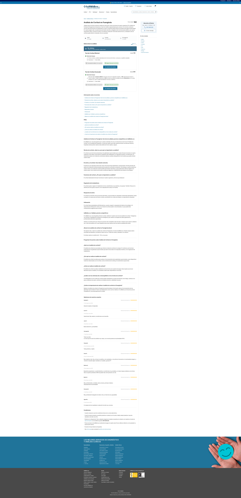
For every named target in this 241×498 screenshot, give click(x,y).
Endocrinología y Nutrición (88, 453)
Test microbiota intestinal (119, 448)
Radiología (95, 12)
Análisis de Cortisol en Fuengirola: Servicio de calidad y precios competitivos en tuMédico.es (106, 97)
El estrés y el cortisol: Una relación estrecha (95, 102)
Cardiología (86, 450)
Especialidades (114, 12)
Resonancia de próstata (103, 452)
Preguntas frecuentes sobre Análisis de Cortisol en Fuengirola (99, 122)
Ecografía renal (102, 460)
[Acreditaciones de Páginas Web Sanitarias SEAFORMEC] (134, 474)
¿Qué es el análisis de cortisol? (92, 125)
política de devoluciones (105, 429)
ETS (90, 12)
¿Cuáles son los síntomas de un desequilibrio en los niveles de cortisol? (101, 132)
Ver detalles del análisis (110, 67)
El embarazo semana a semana (90, 477)
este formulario (88, 420)
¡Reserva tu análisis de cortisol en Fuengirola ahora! (96, 116)
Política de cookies (105, 480)
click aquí (89, 429)
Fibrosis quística (102, 455)
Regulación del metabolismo (91, 107)
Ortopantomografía (102, 453)
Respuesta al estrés (89, 109)
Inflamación (87, 111)
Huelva (142, 42)
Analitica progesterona (119, 457)
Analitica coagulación (119, 460)
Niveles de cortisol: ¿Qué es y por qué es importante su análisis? (99, 100)
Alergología (86, 447)
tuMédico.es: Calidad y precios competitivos (95, 114)
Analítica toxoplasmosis (119, 453)
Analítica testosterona (119, 455)
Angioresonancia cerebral (103, 463)
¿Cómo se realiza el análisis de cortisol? (94, 129)
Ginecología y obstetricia (88, 455)
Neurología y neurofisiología (89, 457)
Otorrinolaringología (87, 458)
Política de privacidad (105, 478)
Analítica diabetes (118, 458)
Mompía (142, 40)
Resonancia (101, 12)
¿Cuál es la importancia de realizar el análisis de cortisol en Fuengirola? (101, 134)
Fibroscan (101, 457)
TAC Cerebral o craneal (103, 450)
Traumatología (86, 460)
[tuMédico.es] (92, 6)
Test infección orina (118, 450)
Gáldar (142, 39)
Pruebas (107, 12)
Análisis (85, 12)
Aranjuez (143, 44)
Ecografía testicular (102, 458)
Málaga (142, 50)
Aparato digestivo (87, 448)
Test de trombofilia (102, 448)
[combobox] (144, 12)
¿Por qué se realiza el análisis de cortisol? (94, 127)
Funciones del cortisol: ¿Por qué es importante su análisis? (98, 104)
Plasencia (143, 49)
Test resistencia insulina (119, 447)
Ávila (142, 47)
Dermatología (86, 452)
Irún (142, 45)
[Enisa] (141, 474)
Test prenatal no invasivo (103, 447)
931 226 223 (149, 27)
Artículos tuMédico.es (88, 485)
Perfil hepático (117, 452)
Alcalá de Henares (145, 52)
